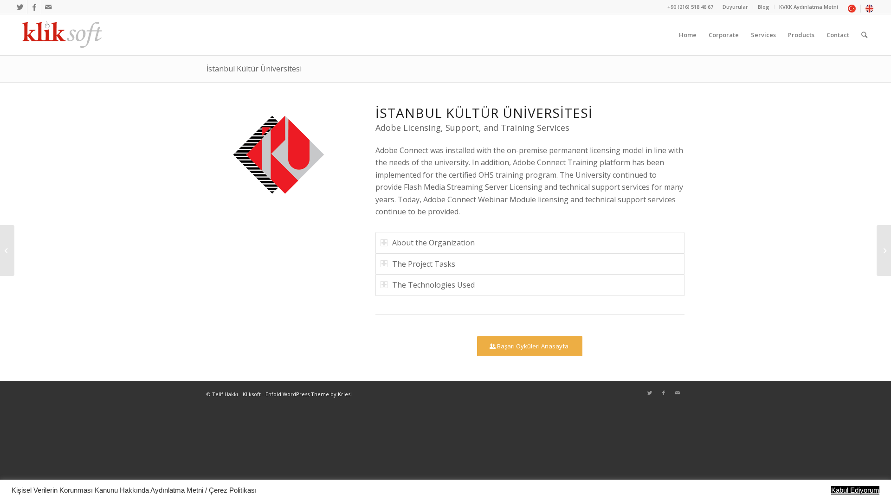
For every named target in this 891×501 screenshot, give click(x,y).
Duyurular (735, 6)
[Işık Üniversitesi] (7, 250)
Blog (763, 6)
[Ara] (864, 34)
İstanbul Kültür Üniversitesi (254, 69)
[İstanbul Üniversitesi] (884, 250)
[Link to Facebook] (34, 7)
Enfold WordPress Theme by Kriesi (308, 394)
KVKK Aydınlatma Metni (808, 6)
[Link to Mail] (48, 7)
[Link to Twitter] (20, 7)
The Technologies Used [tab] (433, 285)
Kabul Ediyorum (855, 490)
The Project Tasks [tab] (423, 264)
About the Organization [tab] (433, 243)
